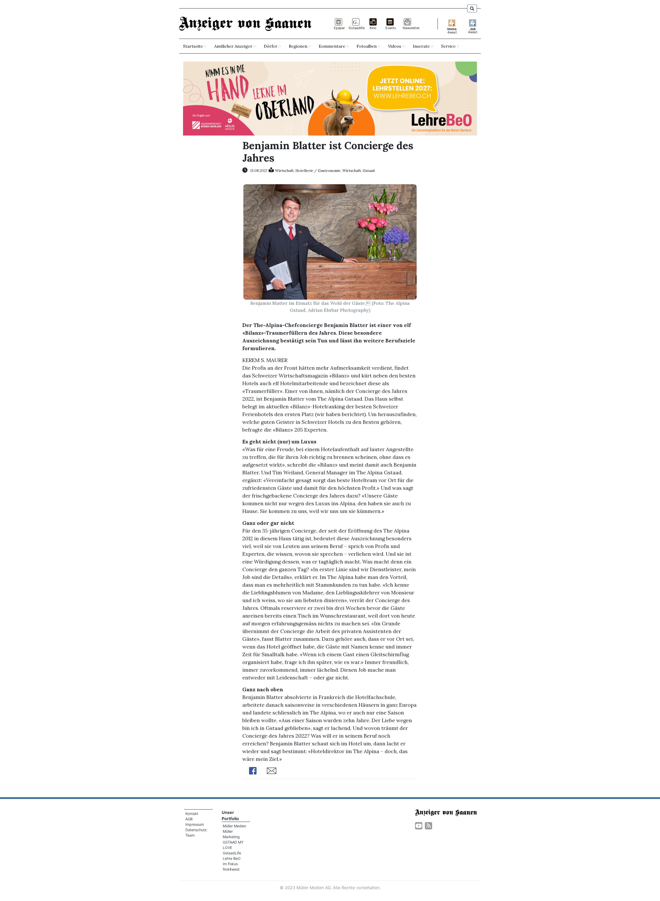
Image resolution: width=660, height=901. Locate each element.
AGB (189, 819)
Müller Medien (234, 826)
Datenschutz (196, 830)
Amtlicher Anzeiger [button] (233, 46)
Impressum (194, 824)
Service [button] (448, 46)
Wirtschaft (284, 170)
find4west (231, 869)
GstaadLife (232, 853)
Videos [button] (394, 46)
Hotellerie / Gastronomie (318, 170)
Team (190, 835)
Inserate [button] (421, 46)
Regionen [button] (298, 46)
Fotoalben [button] (367, 46)
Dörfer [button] (270, 46)
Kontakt (191, 813)
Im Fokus (230, 864)
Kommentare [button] (332, 46)
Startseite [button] (193, 46)
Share (252, 771)
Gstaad (369, 170)
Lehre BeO (232, 858)
